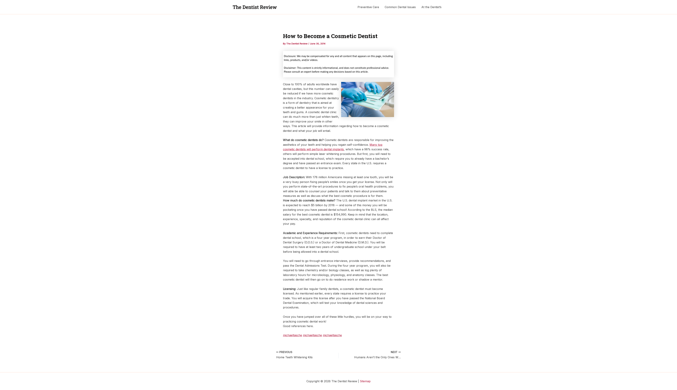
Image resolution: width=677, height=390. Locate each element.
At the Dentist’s (431, 7)
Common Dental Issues (400, 7)
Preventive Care (368, 7)
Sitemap (365, 381)
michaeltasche (292, 335)
